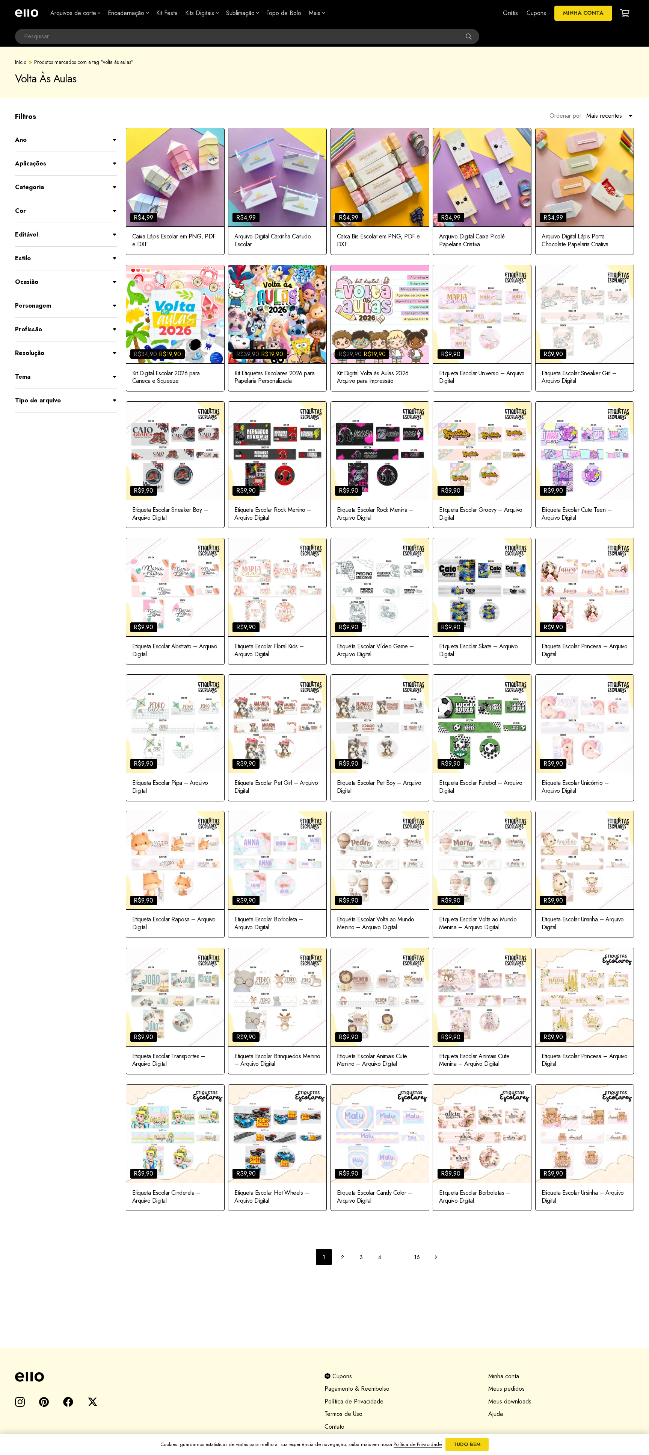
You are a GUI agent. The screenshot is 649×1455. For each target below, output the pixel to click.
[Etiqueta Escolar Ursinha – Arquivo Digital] (585, 874)
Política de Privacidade (353, 1401)
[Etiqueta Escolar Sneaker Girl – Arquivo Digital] (585, 328)
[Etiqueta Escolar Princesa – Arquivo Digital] (585, 601)
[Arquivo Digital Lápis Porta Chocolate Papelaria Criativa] (585, 191)
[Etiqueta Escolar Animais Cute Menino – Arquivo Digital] (380, 1011)
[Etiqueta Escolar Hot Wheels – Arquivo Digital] (277, 1148)
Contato (334, 1426)
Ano (21, 139)
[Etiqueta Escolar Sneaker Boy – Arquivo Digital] (175, 465)
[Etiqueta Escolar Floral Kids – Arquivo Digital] (277, 601)
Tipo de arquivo (38, 400)
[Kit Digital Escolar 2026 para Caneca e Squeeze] (175, 328)
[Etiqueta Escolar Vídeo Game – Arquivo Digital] (380, 601)
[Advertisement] (324, 1308)
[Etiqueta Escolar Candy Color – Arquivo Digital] (380, 1148)
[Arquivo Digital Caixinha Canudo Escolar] (277, 191)
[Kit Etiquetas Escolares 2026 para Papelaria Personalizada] (277, 328)
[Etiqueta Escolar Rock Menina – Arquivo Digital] (380, 465)
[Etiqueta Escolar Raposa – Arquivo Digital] (175, 874)
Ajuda (495, 1413)
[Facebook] (68, 1402)
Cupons (341, 1376)
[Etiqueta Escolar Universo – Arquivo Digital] (482, 328)
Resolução (29, 353)
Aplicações (30, 163)
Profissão (28, 329)
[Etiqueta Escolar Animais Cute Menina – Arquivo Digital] (482, 1011)
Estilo (23, 258)
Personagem (33, 305)
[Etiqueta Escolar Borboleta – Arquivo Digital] (277, 874)
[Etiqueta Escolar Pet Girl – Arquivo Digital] (277, 738)
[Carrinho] (625, 13)
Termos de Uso (343, 1413)
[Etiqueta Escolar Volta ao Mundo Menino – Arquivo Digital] (380, 874)
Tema (22, 376)
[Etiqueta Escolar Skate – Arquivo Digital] (482, 601)
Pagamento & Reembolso (356, 1388)
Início (20, 62)
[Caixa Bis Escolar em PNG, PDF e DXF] (380, 191)
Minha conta (503, 1376)
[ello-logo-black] (160, 1377)
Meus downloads (509, 1401)
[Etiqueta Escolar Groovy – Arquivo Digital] (482, 465)
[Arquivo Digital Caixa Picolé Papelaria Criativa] (482, 191)
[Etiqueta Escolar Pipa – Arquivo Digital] (175, 738)
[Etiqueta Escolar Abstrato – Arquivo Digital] (175, 601)
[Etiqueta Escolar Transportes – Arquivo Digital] (175, 1011)
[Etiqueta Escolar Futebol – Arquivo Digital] (482, 738)
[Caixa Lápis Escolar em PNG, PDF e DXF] (175, 191)
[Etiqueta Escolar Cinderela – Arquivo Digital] (175, 1148)
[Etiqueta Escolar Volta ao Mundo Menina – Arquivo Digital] (482, 874)
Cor (20, 210)
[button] (98, 13)
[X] (93, 1402)
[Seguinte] (435, 1257)
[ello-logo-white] (26, 13)
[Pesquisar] (471, 36)
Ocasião (26, 282)
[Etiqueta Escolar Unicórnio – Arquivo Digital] (585, 738)
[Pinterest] (44, 1402)
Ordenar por (565, 115)
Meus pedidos (506, 1388)
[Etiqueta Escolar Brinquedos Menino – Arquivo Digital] (277, 1011)
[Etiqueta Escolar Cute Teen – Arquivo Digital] (585, 465)
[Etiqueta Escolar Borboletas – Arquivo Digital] (482, 1148)
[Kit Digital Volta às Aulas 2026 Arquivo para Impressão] (380, 328)
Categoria (29, 187)
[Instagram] (20, 1402)
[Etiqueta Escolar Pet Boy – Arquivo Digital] (380, 738)
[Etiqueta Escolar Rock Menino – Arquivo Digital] (277, 465)
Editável (26, 234)
